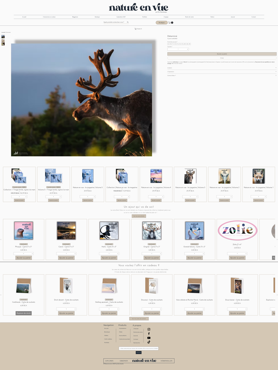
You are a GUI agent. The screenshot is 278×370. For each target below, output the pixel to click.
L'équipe (135, 328)
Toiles (120, 332)
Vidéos (106, 335)
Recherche (136, 342)
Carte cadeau (108, 339)
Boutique (107, 332)
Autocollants (122, 335)
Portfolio (106, 342)
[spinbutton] (178, 49)
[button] (171, 23)
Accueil (3, 32)
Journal (135, 335)
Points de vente (138, 332)
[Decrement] (168, 49)
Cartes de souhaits (124, 339)
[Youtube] (149, 338)
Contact (135, 339)
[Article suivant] (277, 239)
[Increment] (188, 49)
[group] (139, 184)
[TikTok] (149, 342)
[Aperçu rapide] (23, 230)
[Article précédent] (1, 239)
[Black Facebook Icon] (149, 333)
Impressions (122, 328)
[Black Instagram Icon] (149, 329)
